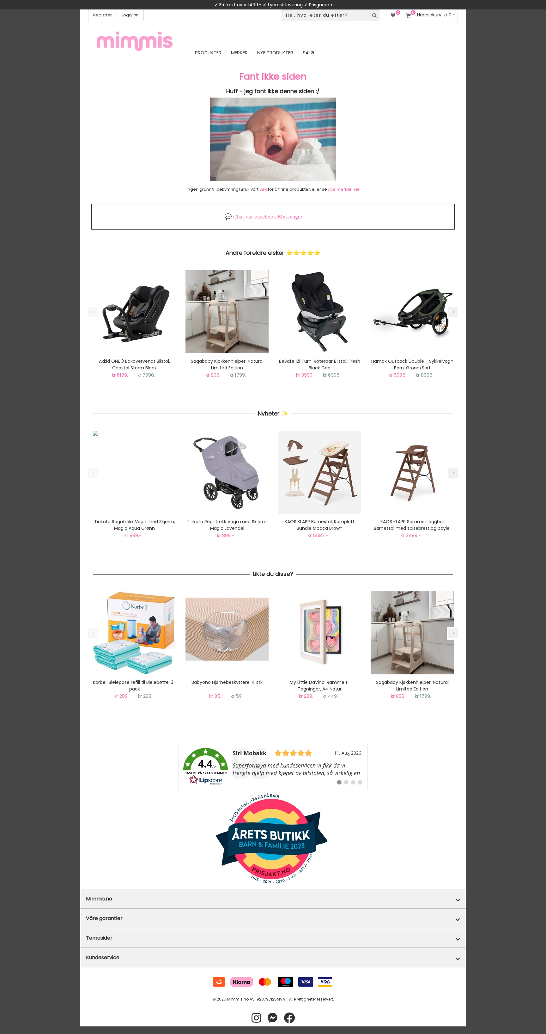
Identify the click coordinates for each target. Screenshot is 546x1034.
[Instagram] (256, 1018)
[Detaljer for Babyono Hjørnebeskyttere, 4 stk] (227, 632)
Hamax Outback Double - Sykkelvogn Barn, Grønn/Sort (412, 364)
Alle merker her (344, 189)
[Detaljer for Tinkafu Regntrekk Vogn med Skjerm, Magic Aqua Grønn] (134, 472)
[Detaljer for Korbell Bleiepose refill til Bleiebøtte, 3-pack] (134, 632)
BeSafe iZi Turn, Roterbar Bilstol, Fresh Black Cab (319, 364)
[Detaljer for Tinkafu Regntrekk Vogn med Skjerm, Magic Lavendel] (227, 472)
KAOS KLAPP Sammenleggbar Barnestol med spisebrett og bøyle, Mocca (412, 525)
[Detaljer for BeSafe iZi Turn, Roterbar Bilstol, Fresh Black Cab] (319, 311)
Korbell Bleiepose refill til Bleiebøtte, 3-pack (134, 685)
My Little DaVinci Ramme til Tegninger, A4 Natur (319, 685)
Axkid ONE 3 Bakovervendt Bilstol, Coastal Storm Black (134, 364)
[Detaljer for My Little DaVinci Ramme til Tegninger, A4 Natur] (319, 632)
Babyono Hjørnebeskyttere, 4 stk (227, 682)
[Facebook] (289, 1018)
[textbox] (325, 15)
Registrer (102, 15)
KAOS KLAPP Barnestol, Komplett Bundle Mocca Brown (320, 524)
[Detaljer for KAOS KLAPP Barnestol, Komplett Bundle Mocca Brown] (319, 472)
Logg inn (130, 15)
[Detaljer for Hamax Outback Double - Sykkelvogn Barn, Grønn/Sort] (412, 311)
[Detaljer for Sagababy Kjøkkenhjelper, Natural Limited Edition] (227, 311)
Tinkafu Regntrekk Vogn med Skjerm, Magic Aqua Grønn (134, 524)
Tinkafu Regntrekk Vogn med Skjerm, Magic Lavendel (227, 524)
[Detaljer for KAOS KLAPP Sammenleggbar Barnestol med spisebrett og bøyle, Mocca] (412, 472)
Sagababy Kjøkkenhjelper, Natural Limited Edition (227, 364)
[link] (273, 766)
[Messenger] (272, 1018)
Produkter (208, 52)
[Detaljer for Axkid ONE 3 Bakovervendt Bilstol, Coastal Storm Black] (134, 311)
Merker (239, 52)
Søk (263, 189)
